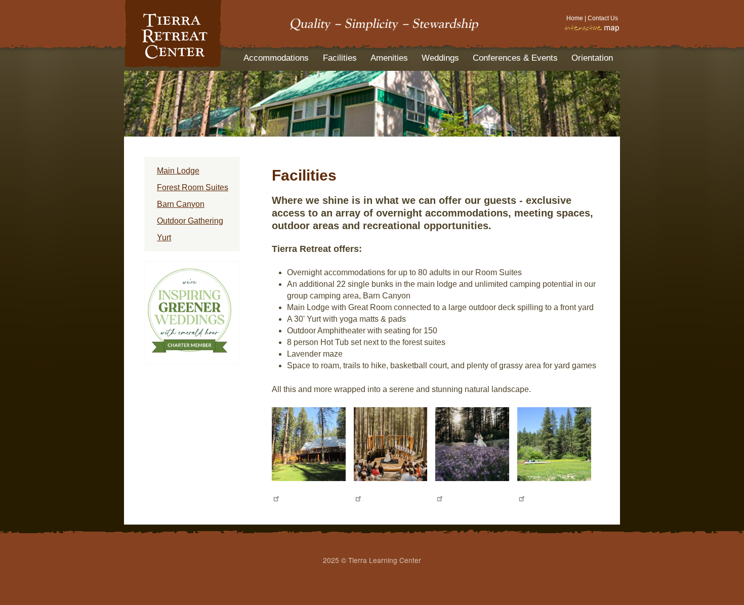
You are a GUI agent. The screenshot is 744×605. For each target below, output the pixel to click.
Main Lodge (178, 170)
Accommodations (276, 58)
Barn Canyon (180, 204)
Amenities (389, 58)
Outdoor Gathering (190, 221)
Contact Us (603, 18)
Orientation (592, 58)
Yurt (164, 237)
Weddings (440, 58)
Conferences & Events (515, 58)
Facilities (340, 58)
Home (574, 18)
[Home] (173, 65)
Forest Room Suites (192, 187)
